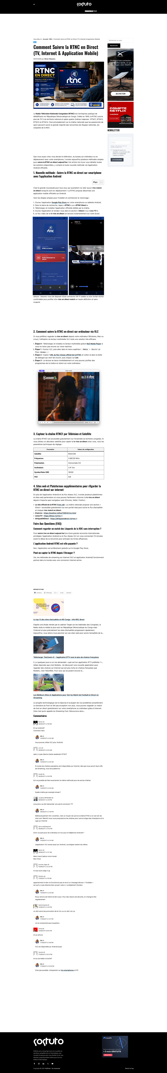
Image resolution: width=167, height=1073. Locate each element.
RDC (35, 42)
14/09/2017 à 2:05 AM (46, 788)
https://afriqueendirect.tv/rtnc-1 (63, 519)
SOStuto (48, 1068)
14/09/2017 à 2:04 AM (47, 762)
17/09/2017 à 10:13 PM (45, 954)
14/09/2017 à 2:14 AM (46, 840)
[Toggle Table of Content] (100, 182)
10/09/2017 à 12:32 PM (45, 866)
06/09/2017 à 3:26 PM (45, 776)
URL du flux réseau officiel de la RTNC (65, 355)
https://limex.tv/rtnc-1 (53, 516)
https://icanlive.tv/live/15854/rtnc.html (60, 513)
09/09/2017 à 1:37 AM (45, 852)
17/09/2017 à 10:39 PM (47, 966)
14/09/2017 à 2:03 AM (47, 738)
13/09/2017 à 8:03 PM (45, 931)
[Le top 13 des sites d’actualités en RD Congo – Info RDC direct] (48, 600)
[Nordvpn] (115, 1037)
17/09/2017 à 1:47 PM (46, 919)
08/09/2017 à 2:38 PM (45, 800)
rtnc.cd (61, 505)
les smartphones (67, 970)
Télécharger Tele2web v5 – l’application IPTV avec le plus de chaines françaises (66, 657)
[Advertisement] (83, 25)
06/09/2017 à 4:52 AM (45, 750)
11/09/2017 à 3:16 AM (44, 878)
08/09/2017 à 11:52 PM (45, 828)
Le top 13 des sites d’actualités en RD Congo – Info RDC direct (58, 619)
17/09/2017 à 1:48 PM (46, 942)
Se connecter (56, 1068)
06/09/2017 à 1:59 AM (45, 724)
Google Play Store (59, 202)
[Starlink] (121, 50)
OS (41, 736)
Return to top (129, 1068)
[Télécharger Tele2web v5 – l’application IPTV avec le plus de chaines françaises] (48, 638)
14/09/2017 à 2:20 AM (46, 893)
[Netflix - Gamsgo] (121, 103)
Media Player (94, 344)
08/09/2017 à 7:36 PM (47, 812)
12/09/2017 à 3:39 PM (45, 907)
